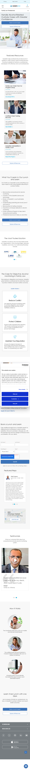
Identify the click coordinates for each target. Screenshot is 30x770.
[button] (2, 6)
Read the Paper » (10, 156)
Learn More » (15, 288)
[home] (15, 6)
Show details (22, 389)
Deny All (15, 403)
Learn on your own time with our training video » (15, 465)
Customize (14, 398)
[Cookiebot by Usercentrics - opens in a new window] (22, 365)
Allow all (15, 394)
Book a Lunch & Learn (15, 22)
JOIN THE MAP (15, 519)
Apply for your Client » (8, 411)
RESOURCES (6, 729)
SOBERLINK (6, 724)
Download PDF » (10, 96)
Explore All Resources (15, 26)
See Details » (9, 126)
